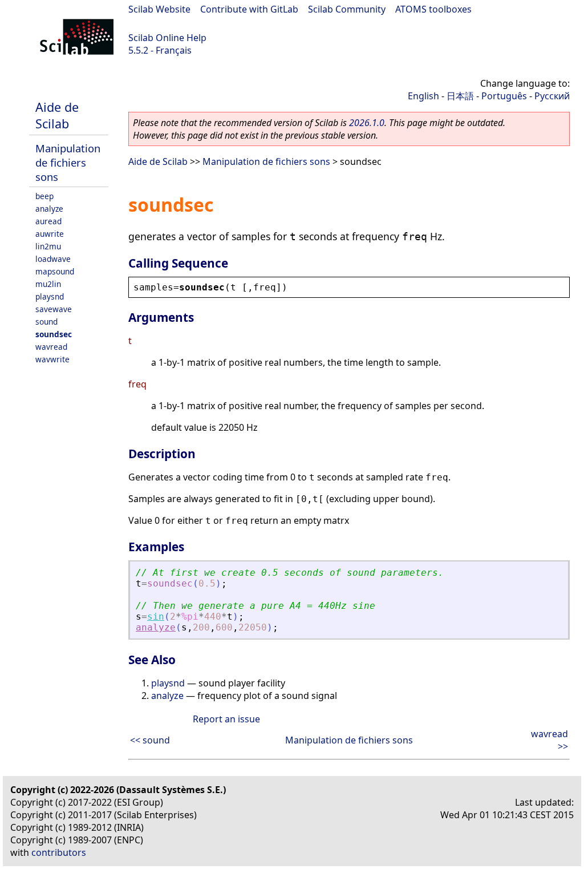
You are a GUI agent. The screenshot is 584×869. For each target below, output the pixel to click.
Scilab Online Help (167, 37)
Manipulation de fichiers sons (67, 162)
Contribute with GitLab (249, 9)
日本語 (460, 96)
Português (504, 96)
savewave (53, 309)
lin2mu (48, 246)
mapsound (54, 271)
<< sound (150, 740)
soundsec (53, 334)
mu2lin (48, 283)
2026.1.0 (366, 122)
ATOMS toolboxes (433, 9)
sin (155, 616)
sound (46, 321)
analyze (49, 208)
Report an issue (226, 719)
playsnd (49, 296)
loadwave (53, 258)
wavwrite (52, 359)
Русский (552, 96)
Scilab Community (347, 9)
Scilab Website (159, 9)
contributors (58, 852)
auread (48, 221)
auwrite (49, 233)
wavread (51, 346)
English (423, 96)
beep (44, 196)
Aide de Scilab (57, 115)
